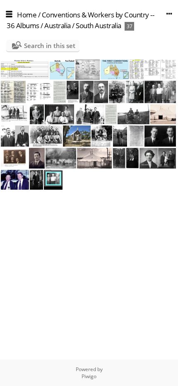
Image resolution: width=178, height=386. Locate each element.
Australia (57, 25)
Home (26, 14)
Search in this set (49, 45)
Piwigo (89, 376)
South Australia (98, 25)
